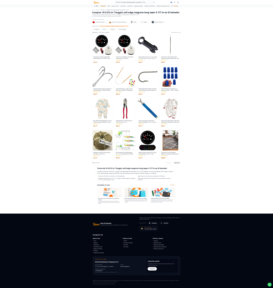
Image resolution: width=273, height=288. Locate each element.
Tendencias (103, 6)
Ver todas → (173, 185)
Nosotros (95, 250)
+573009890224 (98, 270)
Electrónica (130, 6)
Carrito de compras (128, 242)
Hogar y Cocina (115, 6)
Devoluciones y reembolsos (160, 246)
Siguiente (177, 163)
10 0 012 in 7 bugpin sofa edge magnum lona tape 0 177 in (113, 26)
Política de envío (157, 242)
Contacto (155, 240)
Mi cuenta (125, 246)
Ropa (108, 6)
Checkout (125, 244)
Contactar (152, 269)
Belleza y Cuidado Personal (163, 6)
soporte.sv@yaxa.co (125, 266)
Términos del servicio (158, 248)
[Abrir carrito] (178, 2)
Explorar (95, 242)
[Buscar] (153, 2)
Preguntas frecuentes (98, 252)
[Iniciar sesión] (174, 2)
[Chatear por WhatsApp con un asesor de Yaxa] (270, 285)
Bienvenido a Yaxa (97, 246)
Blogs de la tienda (97, 248)
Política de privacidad (158, 244)
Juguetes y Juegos (138, 6)
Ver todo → (176, 6)
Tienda (97, 10)
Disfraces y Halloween (150, 6)
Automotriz (123, 6)
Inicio (93, 10)
